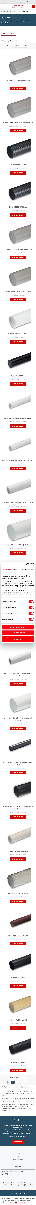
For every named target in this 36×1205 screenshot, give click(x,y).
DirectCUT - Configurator (13, 11)
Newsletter (18, 1166)
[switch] (31, 607)
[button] (12, 2)
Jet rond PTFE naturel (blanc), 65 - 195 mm (18, 545)
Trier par (9, 45)
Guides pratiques (18, 1159)
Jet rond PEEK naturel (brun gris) (18, 80)
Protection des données (18, 1183)
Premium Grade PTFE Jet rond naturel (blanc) (18, 460)
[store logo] (10, 6)
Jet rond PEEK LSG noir (18, 376)
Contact (18, 1153)
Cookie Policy (29, 1185)
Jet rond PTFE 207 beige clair (18, 851)
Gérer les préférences (18, 632)
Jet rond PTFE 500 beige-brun (18, 893)
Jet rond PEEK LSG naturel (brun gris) (18, 291)
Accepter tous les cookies (18, 627)
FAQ (18, 1156)
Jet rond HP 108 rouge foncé (18, 935)
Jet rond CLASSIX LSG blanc (18, 334)
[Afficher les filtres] (3, 1202)
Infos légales (6, 1183)
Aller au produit (18, 88)
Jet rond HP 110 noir (18, 978)
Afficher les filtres (8, 33)
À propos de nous (18, 1164)
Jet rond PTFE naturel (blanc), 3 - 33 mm (18, 418)
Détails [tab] (16, 569)
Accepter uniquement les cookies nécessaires (18, 638)
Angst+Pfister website (17, 1203)
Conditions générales (17, 1185)
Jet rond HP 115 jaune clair (18, 1020)
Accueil (3, 11)
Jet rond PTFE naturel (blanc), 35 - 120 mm (18, 502)
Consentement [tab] (7, 569)
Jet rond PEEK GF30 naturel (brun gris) (18, 249)
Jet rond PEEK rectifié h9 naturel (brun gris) (18, 122)
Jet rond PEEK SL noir (18, 165)
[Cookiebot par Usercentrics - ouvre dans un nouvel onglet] (26, 564)
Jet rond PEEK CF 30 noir (18, 207)
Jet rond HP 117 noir (18, 1062)
